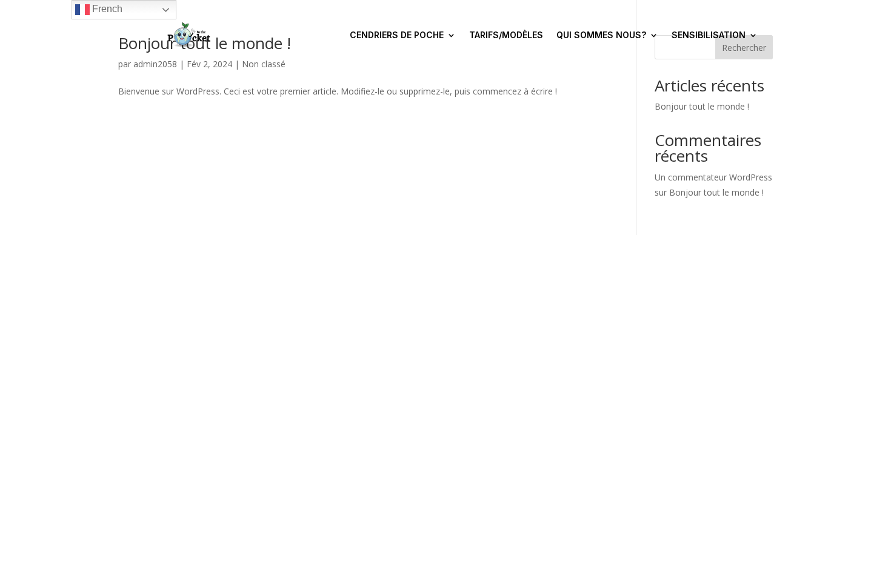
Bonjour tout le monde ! (702, 106)
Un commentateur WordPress (713, 177)
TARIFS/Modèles (506, 35)
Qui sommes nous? (601, 35)
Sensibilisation (709, 35)
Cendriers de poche (397, 35)
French (106, 9)
